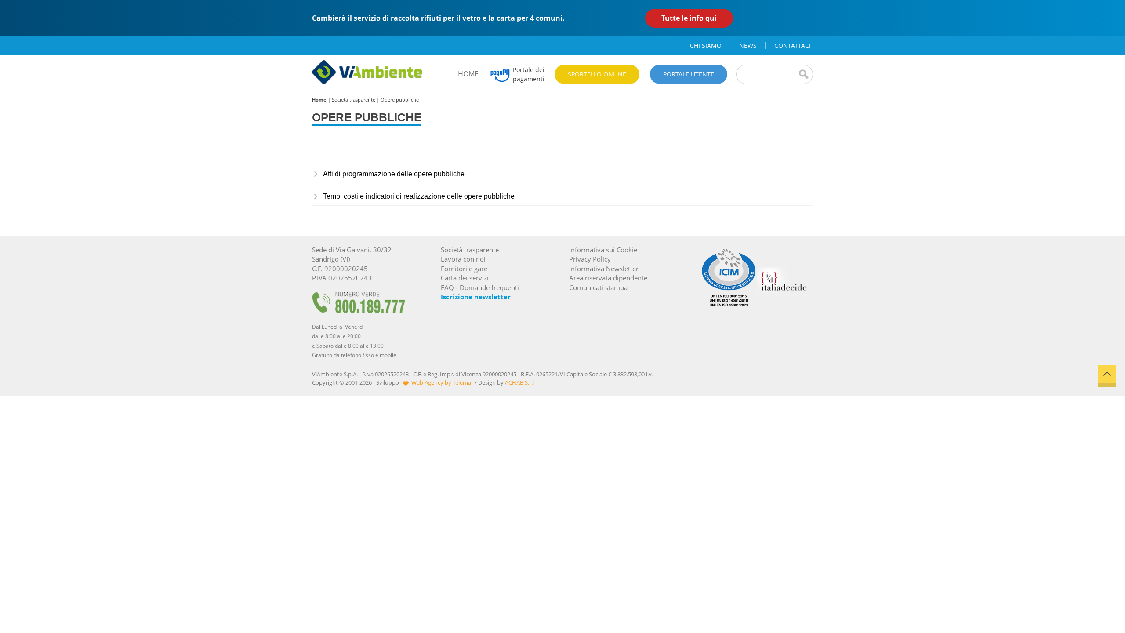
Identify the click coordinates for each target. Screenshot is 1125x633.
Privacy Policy (590, 259)
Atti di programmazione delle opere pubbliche (394, 174)
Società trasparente (353, 99)
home (468, 74)
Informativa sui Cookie (603, 249)
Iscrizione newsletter (476, 296)
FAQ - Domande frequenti (480, 287)
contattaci (792, 45)
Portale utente (688, 74)
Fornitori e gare (464, 268)
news (748, 45)
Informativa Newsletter (604, 268)
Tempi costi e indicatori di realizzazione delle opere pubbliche (419, 196)
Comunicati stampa (598, 287)
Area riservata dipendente (608, 277)
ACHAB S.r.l (519, 382)
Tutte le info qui (689, 18)
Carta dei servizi (465, 277)
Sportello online (597, 74)
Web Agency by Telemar (442, 382)
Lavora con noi (463, 259)
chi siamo (706, 45)
